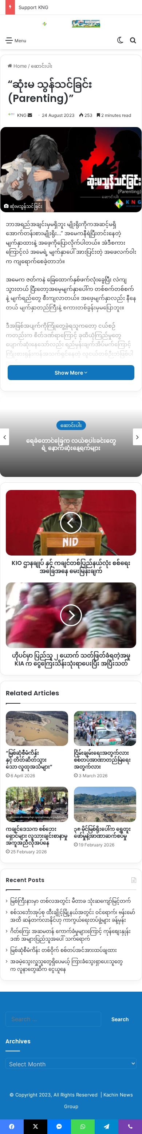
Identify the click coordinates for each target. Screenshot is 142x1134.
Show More (69, 373)
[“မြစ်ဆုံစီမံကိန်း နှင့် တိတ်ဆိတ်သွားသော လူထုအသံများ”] (37, 728)
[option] (71, 437)
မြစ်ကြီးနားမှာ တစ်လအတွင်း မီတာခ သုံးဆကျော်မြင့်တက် (70, 901)
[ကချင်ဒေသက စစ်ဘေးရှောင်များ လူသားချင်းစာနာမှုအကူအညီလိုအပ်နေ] (37, 804)
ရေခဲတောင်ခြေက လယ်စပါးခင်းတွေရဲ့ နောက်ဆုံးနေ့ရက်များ (71, 444)
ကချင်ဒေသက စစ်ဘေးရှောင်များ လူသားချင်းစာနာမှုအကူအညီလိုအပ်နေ (36, 835)
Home (19, 66)
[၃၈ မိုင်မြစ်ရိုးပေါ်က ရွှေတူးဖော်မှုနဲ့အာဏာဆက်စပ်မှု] (105, 804)
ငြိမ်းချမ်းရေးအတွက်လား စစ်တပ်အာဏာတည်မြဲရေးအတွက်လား (102, 759)
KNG (22, 115)
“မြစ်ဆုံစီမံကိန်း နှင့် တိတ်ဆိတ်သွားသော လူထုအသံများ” (29, 759)
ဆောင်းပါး (41, 66)
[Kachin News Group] (71, 24)
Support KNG (33, 7)
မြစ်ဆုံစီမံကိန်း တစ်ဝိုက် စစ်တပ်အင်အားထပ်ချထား (63, 950)
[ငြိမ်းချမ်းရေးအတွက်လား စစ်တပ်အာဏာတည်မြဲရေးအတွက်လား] (105, 728)
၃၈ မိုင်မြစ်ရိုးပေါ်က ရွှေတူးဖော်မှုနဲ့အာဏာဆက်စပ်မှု (102, 832)
